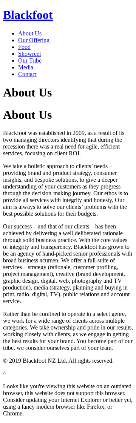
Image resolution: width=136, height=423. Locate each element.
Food (24, 47)
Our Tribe (30, 60)
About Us (30, 33)
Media (25, 67)
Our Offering (33, 40)
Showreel (29, 54)
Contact (27, 74)
